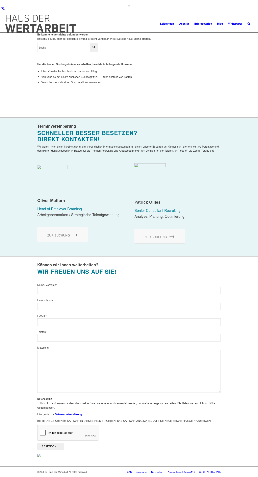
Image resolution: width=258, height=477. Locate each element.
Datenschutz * (126, 403)
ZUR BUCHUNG (62, 234)
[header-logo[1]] (40, 23)
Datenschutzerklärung (68, 414)
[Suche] (249, 23)
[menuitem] (167, 23)
